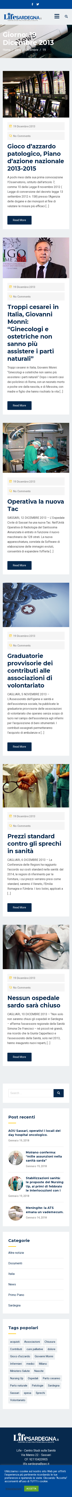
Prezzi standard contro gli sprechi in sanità (34, 844)
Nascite (39, 1371)
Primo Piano (16, 1295)
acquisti (15, 1341)
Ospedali (33, 1378)
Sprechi (40, 1393)
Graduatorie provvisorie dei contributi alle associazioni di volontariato (30, 670)
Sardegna (14, 1305)
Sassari (14, 1393)
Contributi (16, 1349)
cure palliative (35, 1349)
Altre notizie (16, 1253)
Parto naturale (18, 1385)
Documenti (15, 1263)
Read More (19, 220)
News (12, 1284)
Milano (43, 1363)
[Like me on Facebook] (32, 4)
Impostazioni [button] (13, 1488)
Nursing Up (16, 1378)
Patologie (37, 1385)
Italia (11, 1274)
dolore (51, 1349)
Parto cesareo (51, 1378)
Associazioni (32, 1341)
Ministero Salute (20, 1371)
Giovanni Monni (44, 1356)
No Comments (22, 136)
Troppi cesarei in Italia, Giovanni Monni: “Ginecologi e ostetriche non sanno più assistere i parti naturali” (33, 332)
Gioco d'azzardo (20, 1356)
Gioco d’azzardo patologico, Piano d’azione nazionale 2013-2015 (35, 157)
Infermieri (16, 1363)
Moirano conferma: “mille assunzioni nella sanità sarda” (44, 1156)
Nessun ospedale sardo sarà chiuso (33, 1001)
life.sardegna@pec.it (36, 1464)
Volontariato (17, 1400)
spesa (27, 1393)
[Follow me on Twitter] (37, 4)
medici (30, 1363)
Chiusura (49, 1341)
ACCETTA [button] (31, 1488)
